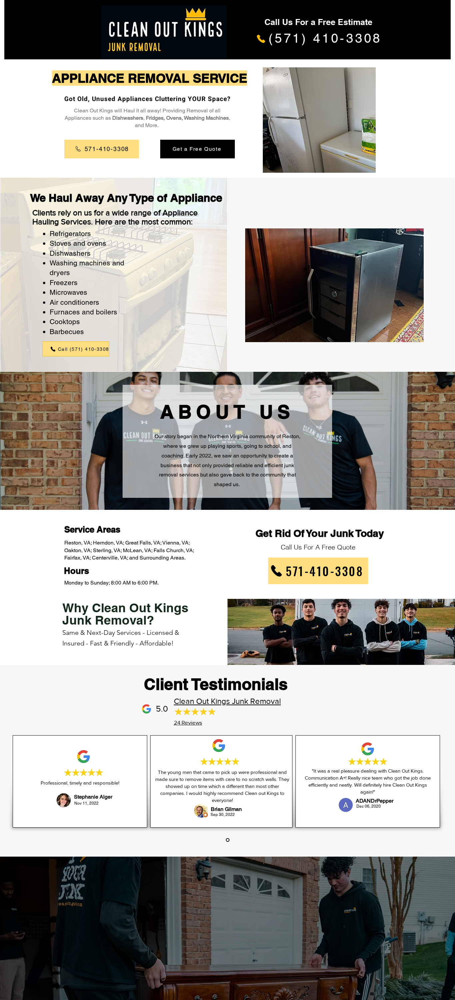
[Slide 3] (227, 840)
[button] (334, 285)
